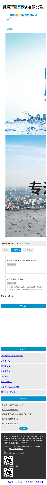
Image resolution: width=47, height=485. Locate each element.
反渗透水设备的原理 (10, 424)
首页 (16, 244)
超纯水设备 (17, 322)
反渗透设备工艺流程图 (26, 335)
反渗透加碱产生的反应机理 (13, 405)
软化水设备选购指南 (10, 410)
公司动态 (28, 250)
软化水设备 (32, 322)
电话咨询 (9, 482)
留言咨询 (29, 482)
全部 (5, 250)
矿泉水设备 (36, 316)
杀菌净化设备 (31, 328)
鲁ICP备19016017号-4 (16, 449)
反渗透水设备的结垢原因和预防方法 (16, 414)
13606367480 (23, 443)
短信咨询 (19, 482)
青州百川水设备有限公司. (25, 446)
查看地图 (39, 482)
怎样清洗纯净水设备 (10, 419)
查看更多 (24, 428)
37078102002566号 (15, 453)
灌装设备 (16, 328)
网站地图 (37, 446)
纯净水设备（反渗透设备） (18, 316)
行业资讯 (25, 244)
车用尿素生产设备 (25, 341)
